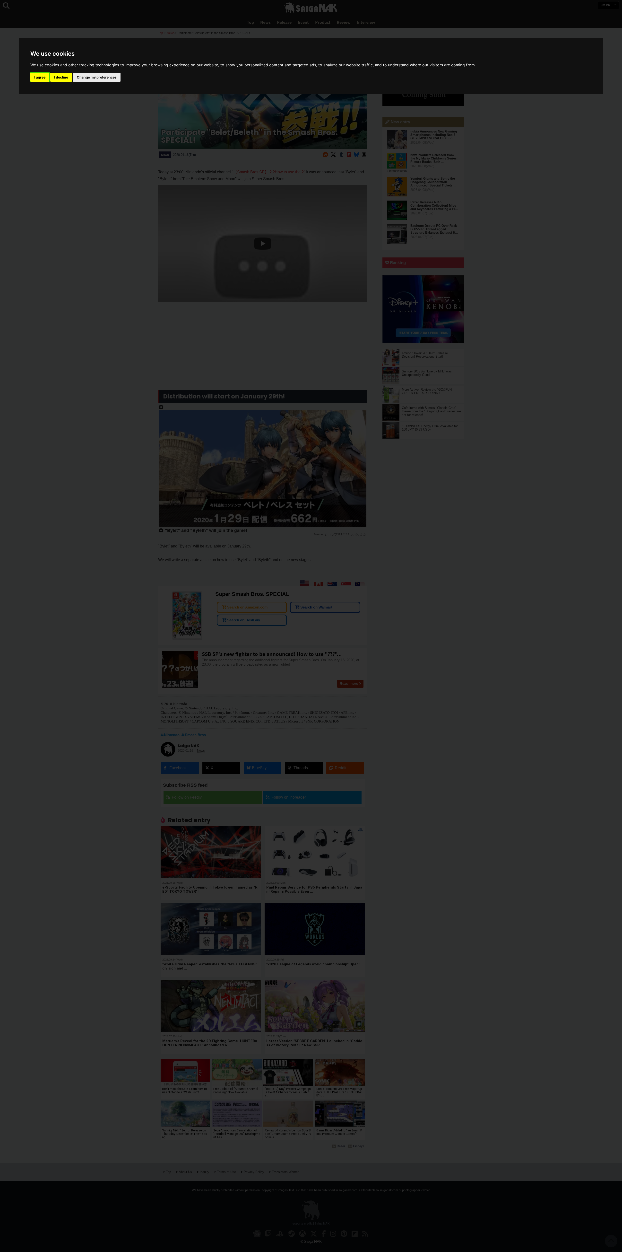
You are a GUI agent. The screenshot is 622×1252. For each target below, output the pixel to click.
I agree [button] (39, 77)
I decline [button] (61, 77)
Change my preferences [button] (97, 77)
